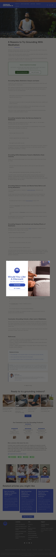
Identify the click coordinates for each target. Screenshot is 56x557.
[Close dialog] (48, 261)
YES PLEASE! (17, 285)
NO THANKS (17, 288)
